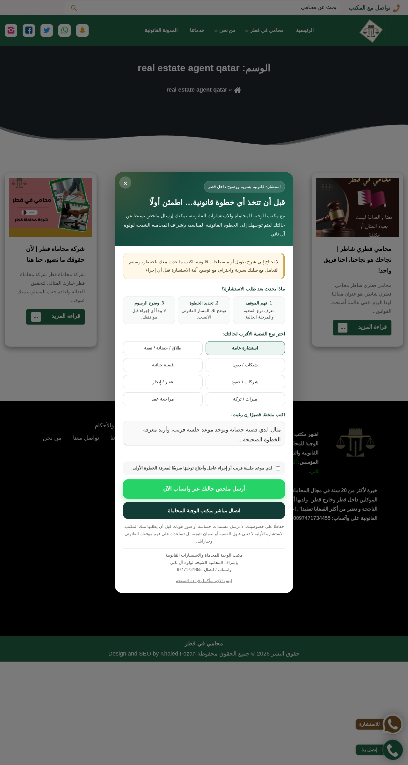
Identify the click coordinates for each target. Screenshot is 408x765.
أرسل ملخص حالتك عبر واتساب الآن (204, 489)
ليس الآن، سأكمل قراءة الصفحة (204, 580)
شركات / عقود (245, 381)
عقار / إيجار (162, 381)
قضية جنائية (163, 365)
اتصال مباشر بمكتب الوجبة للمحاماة (204, 510)
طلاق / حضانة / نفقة (162, 348)
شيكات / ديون (245, 365)
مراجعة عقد (163, 399)
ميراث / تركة (245, 399)
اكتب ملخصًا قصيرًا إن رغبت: (258, 414)
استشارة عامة (245, 348)
